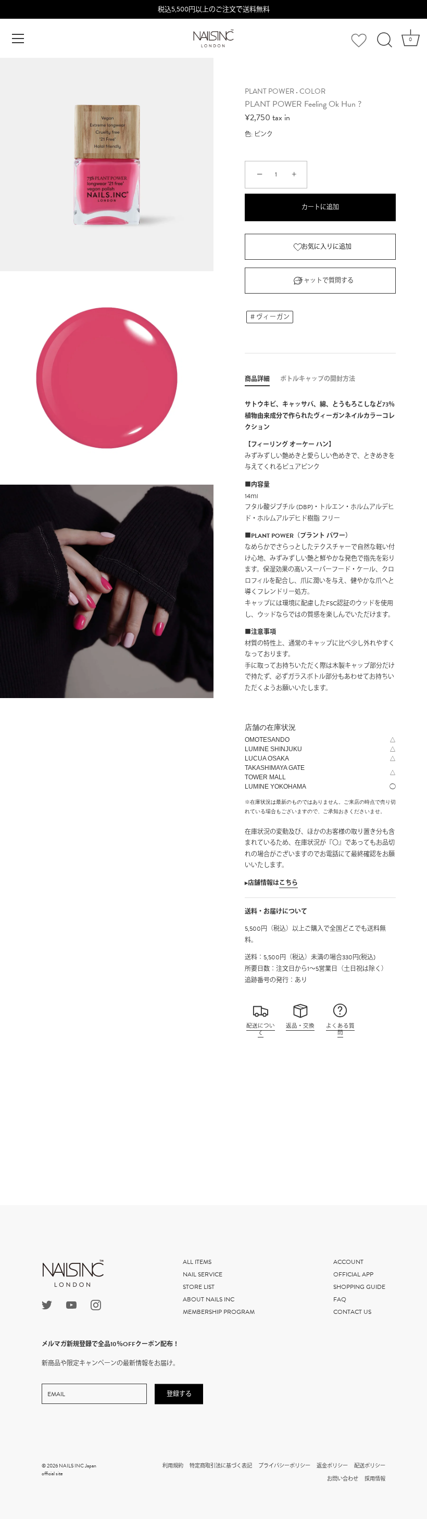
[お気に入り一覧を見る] (358, 40)
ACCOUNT (348, 1262)
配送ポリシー (369, 1466)
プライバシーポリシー (284, 1466)
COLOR (312, 91)
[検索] (384, 40)
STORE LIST (199, 1287)
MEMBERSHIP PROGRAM (219, 1312)
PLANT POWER (269, 91)
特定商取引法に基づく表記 (221, 1466)
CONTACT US (352, 1312)
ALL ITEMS (197, 1262)
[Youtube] (71, 1304)
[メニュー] (18, 38)
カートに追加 (320, 207)
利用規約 (172, 1466)
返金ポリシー (332, 1466)
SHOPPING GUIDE (359, 1287)
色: (249, 134)
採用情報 (375, 1479)
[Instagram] (96, 1304)
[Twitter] (47, 1304)
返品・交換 (300, 1025)
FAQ (339, 1299)
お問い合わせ (342, 1479)
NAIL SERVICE (202, 1274)
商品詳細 (257, 379)
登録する (179, 1393)
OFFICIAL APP (353, 1274)
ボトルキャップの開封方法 (317, 379)
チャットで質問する (325, 280)
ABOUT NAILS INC (208, 1299)
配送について (260, 1029)
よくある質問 (340, 1029)
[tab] (262, 379)
